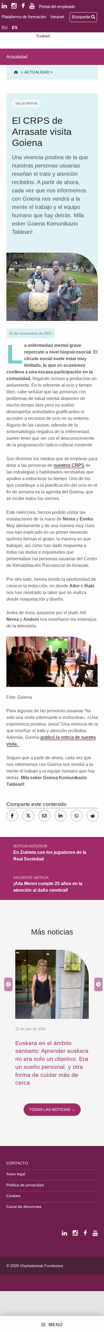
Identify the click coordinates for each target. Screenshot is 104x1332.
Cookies (13, 1196)
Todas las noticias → (52, 1109)
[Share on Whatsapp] (76, 815)
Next (97, 984)
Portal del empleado (57, 6)
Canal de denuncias (23, 1206)
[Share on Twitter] (28, 815)
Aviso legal (15, 1174)
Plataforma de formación (24, 16)
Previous (7, 984)
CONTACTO (17, 1163)
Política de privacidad (25, 1185)
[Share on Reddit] (92, 815)
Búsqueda (81, 16)
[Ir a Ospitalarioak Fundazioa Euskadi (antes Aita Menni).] (16, 72)
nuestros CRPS (69, 465)
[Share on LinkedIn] (60, 815)
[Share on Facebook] (12, 815)
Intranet (57, 16)
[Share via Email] (44, 815)
